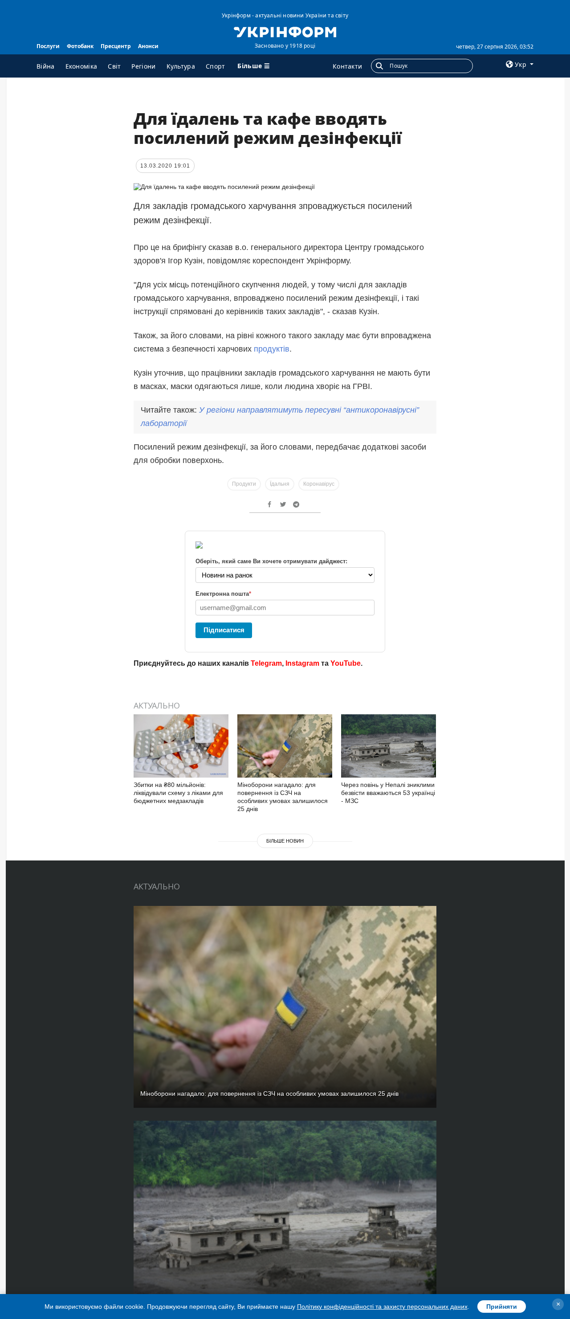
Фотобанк (80, 46)
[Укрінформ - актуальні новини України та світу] (285, 31)
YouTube (345, 663)
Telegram (266, 663)
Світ (114, 66)
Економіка (81, 66)
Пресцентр (116, 46)
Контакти (347, 66)
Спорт (215, 66)
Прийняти (501, 1306)
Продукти (244, 484)
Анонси (148, 46)
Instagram (302, 663)
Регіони (143, 66)
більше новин (285, 841)
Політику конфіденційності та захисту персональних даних (382, 1306)
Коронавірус (318, 484)
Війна (46, 66)
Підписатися (224, 630)
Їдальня (279, 484)
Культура (181, 66)
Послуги (48, 46)
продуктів (271, 348)
